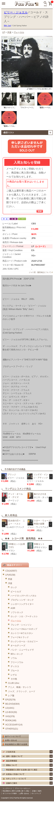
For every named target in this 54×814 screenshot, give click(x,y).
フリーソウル (17, 662)
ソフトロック (17, 612)
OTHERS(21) (11, 729)
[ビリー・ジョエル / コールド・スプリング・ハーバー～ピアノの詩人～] (9, 105)
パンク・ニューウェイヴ (22, 650)
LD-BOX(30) (11, 712)
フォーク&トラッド (20, 637)
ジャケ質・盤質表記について (40, 272)
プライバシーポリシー (22, 788)
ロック (14, 587)
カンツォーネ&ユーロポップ (24, 629)
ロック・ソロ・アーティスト (24, 616)
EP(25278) (10, 700)
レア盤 (11, 695)
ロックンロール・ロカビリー (24, 641)
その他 (14, 679)
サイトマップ (36, 793)
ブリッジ (12, 474)
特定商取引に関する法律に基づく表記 (16, 791)
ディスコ (15, 666)
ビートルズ (16, 591)
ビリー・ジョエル (16, 12)
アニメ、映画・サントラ (19, 687)
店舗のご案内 (36, 791)
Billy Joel (7, 26)
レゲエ (14, 675)
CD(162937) (11, 571)
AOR (13, 608)
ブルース (15, 670)
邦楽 (10, 579)
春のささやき (40, 494)
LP (3, 32)
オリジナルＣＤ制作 (10, 793)
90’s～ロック (17, 654)
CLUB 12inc (13, 683)
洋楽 (10, 583)
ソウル (14, 658)
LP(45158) (10, 575)
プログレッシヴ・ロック (22, 600)
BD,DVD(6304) (12, 704)
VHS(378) (10, 716)
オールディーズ (18, 645)
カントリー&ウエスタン (22, 633)
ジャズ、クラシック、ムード (21, 691)
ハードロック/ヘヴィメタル (23, 596)
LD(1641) (9, 708)
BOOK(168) (10, 720)
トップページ (7, 788)
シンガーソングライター (22, 604)
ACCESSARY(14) (13, 725)
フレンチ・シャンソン (21, 625)
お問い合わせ (24, 793)
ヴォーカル (16, 621)
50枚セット (39, 544)
